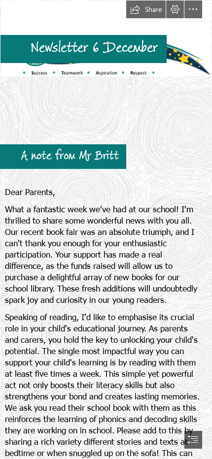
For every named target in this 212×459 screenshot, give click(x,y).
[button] (146, 9)
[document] (106, 229)
